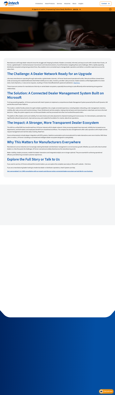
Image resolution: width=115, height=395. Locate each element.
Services (59, 4)
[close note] (110, 9)
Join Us (75, 9)
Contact (104, 3)
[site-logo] (11, 3)
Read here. (77, 83)
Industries (67, 4)
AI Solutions (39, 4)
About (74, 4)
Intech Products (50, 4)
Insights (80, 4)
